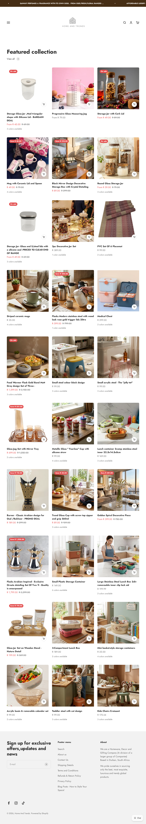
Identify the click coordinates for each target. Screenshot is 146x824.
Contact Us (63, 760)
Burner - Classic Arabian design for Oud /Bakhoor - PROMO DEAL (25, 517)
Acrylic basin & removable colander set (27, 711)
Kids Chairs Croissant (108, 711)
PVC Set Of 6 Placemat (109, 246)
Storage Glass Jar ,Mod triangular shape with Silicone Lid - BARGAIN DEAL (25, 117)
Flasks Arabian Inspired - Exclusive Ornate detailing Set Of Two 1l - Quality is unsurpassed (28, 585)
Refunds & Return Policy (69, 775)
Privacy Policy (64, 781)
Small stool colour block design (68, 382)
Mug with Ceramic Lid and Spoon (24, 183)
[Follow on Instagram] (16, 803)
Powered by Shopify (39, 813)
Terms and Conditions (68, 770)
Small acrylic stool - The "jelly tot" (115, 382)
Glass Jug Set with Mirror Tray (23, 448)
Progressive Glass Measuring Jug (69, 113)
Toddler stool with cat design (67, 711)
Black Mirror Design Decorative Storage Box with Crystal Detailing (70, 185)
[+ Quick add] (43, 104)
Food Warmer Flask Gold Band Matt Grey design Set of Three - (26, 384)
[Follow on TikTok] (23, 803)
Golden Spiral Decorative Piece (114, 515)
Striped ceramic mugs (18, 316)
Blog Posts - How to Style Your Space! (72, 788)
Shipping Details (65, 765)
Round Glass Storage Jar (110, 183)
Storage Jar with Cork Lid (110, 113)
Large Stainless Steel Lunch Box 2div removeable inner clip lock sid (116, 583)
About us (62, 754)
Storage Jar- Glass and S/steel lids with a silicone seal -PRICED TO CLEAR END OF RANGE (27, 250)
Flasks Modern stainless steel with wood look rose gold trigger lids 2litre (73, 318)
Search (61, 749)
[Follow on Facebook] (9, 803)
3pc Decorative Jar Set (64, 246)
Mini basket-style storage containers (116, 648)
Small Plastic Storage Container (68, 581)
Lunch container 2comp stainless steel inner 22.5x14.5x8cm (117, 450)
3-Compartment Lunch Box (66, 648)
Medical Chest (104, 316)
